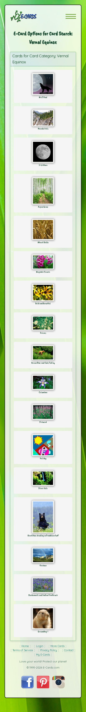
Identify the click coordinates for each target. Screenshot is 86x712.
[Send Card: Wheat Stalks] (43, 229)
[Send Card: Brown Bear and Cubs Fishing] (43, 352)
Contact (68, 650)
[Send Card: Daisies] (43, 323)
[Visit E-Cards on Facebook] (27, 687)
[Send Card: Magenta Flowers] (43, 261)
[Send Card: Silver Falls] (43, 478)
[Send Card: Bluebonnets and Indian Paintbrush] (43, 585)
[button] (71, 16)
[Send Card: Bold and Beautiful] (43, 292)
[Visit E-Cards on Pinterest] (43, 687)
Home (25, 646)
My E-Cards (43, 654)
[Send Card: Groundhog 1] (43, 618)
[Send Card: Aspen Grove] (43, 191)
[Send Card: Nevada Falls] (43, 118)
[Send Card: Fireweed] (43, 412)
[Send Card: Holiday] (43, 445)
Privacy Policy (48, 650)
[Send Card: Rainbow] (43, 555)
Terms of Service (23, 650)
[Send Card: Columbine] (43, 382)
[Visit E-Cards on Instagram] (58, 687)
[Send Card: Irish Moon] (43, 152)
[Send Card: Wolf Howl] (43, 84)
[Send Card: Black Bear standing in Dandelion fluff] (43, 517)
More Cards (57, 646)
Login (39, 646)
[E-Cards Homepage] (31, 16)
